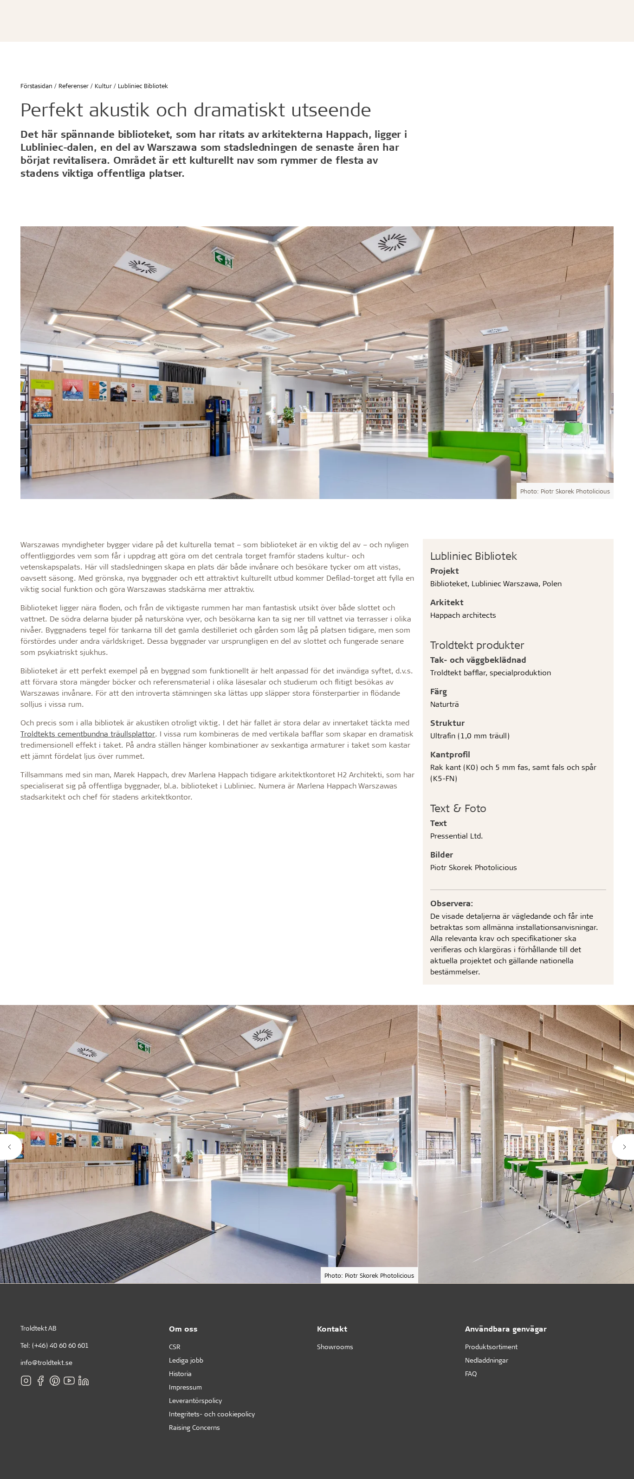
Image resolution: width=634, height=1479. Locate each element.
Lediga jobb (186, 1360)
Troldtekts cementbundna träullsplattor (87, 733)
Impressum (185, 1387)
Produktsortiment (491, 1346)
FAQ (471, 1373)
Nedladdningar (486, 1360)
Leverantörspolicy (195, 1400)
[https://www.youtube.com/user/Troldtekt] (69, 1380)
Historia (180, 1373)
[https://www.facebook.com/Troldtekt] (40, 1380)
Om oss (183, 1328)
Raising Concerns (194, 1427)
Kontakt (332, 1328)
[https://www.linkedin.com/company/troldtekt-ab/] (83, 1380)
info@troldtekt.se (46, 1362)
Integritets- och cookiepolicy (212, 1413)
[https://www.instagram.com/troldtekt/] (26, 1380)
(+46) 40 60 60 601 (60, 1345)
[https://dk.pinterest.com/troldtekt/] (54, 1380)
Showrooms (335, 1346)
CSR (175, 1346)
